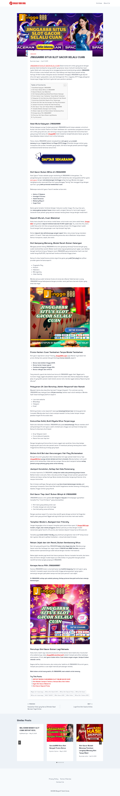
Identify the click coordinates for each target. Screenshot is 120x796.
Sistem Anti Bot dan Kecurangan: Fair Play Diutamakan (48, 102)
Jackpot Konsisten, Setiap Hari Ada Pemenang (46, 104)
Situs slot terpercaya (37, 695)
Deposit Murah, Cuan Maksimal (41, 92)
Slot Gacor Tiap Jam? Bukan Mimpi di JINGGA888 (47, 106)
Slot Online (69, 695)
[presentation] (60, 733)
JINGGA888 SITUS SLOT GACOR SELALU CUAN (45, 66)
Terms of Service (65, 779)
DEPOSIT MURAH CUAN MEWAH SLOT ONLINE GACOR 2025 (51, 679)
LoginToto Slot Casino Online (82, 705)
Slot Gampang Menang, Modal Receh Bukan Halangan (48, 94)
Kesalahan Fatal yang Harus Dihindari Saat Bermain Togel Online (42, 706)
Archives (99, 3)
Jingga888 (33, 54)
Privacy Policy (53, 779)
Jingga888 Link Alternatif (55, 655)
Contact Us (60, 782)
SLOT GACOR (49, 695)
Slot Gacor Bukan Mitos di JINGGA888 (43, 90)
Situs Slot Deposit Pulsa (67, 692)
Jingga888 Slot (35, 459)
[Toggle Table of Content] (64, 85)
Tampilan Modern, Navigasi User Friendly (44, 109)
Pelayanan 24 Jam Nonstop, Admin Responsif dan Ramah (49, 98)
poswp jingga (35, 61)
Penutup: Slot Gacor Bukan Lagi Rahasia (45, 115)
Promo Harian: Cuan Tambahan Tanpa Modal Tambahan (48, 96)
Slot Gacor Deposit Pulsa (41, 686)
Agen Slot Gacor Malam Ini (42, 684)
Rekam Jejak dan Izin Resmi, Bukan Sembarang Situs (48, 111)
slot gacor (33, 180)
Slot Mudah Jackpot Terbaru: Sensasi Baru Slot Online (51, 681)
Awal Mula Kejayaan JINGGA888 (41, 87)
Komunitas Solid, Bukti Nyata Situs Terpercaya (46, 100)
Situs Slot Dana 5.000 (51, 692)
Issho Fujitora (54, 751)
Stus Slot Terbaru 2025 (82, 695)
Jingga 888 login (83, 525)
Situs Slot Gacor (80, 692)
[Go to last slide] (19, 743)
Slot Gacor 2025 (59, 695)
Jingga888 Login (61, 356)
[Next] (100, 743)
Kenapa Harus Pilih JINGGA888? (42, 113)
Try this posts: (37, 117)
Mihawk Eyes (24, 733)
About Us (107, 3)
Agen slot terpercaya (37, 692)
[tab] (56, 762)
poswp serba (84, 756)
